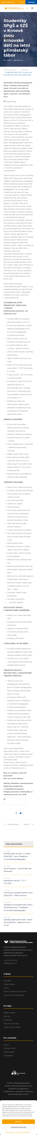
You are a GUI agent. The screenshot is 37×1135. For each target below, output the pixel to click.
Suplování (8, 1020)
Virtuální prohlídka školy (14, 995)
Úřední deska (9, 984)
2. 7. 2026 (6, 890)
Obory (6, 988)
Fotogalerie (8, 1056)
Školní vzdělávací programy (15, 992)
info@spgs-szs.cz (10, 963)
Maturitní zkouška (11, 1024)
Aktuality (18, 60)
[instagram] (22, 2)
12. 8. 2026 (7, 851)
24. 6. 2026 (7, 902)
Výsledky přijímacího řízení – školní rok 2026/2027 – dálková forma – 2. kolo (18, 922)
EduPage (31, 2)
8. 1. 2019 (7, 60)
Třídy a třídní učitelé (12, 1027)
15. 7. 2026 (7, 878)
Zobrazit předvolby (18, 1127)
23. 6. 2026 (7, 917)
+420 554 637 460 (10, 960)
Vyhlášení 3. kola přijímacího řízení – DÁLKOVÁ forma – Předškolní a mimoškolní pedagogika (18, 907)
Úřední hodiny (9, 1013)
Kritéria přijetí (9, 1052)
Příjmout (18, 1122)
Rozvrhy (7, 1016)
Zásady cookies (10, 1132)
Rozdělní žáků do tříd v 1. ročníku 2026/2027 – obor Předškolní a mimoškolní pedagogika (17, 856)
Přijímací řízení (10, 1048)
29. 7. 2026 (7, 866)
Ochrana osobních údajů (23, 1132)
